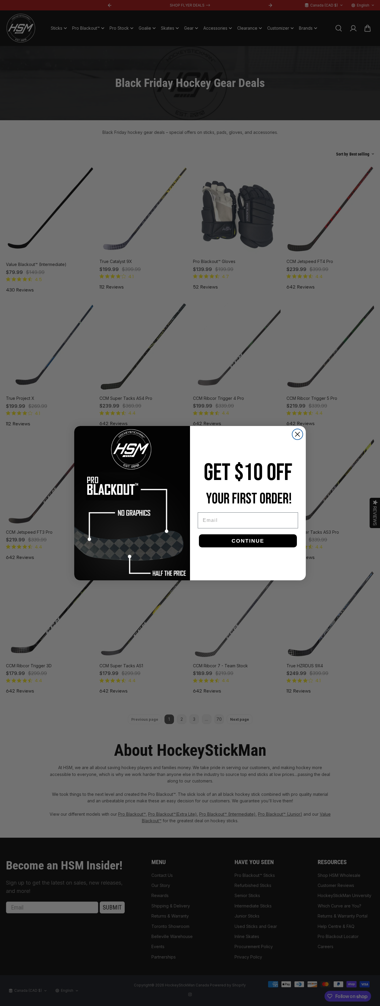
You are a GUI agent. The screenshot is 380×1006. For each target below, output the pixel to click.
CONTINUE (248, 541)
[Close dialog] (297, 434)
